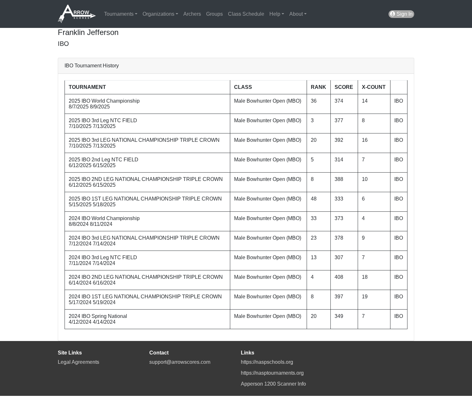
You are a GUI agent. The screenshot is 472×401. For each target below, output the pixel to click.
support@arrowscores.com (179, 362)
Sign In (404, 14)
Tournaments (119, 14)
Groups (214, 14)
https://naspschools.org (267, 362)
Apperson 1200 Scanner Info (273, 384)
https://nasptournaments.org (272, 373)
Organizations (158, 14)
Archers (192, 14)
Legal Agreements (78, 362)
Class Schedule (246, 14)
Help (274, 14)
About (296, 14)
